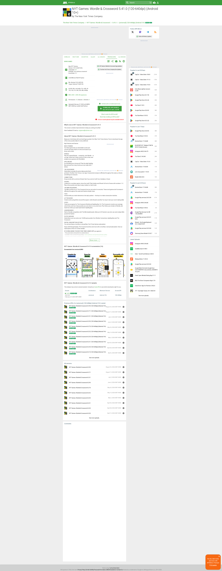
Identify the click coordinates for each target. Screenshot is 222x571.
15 (76, 99)
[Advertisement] (94, 40)
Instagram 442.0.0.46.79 (141, 151)
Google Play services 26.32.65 (143, 264)
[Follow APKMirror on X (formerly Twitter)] (133, 32)
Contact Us (120, 569)
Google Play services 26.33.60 (143, 228)
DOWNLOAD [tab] (67, 57)
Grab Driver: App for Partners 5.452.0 (145, 285)
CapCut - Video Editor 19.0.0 (142, 84)
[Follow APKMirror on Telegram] (148, 32)
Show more (94, 240)
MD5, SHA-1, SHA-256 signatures (78, 95)
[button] (108, 61)
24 (75, 69)
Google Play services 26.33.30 (143, 197)
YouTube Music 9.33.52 (141, 115)
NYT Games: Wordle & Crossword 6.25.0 (80, 398)
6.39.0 (81, 249)
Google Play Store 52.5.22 (142, 120)
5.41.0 (114, 23)
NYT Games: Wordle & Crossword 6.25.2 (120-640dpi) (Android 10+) (87, 331)
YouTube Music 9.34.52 (141, 207)
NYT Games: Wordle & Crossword (98, 23)
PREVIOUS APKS (112, 57)
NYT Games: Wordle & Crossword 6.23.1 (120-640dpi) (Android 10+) (87, 341)
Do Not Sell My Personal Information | (96, 569)
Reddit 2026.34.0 (139, 177)
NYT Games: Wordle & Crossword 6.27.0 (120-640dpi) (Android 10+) (87, 326)
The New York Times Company (89, 16)
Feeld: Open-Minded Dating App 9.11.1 (145, 275)
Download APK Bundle (111, 108)
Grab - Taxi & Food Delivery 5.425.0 (144, 254)
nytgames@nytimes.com (85, 130)
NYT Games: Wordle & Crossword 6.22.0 (80, 413)
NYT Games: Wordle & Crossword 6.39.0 (80, 367)
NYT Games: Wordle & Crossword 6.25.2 (80, 393)
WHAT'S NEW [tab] (76, 57)
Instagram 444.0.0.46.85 (141, 202)
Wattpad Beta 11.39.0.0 (141, 259)
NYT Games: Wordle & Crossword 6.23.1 (80, 403)
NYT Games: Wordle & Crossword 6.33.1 (80, 377)
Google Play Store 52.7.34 (142, 95)
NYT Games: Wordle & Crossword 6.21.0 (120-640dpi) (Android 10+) (87, 352)
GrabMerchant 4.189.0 (141, 248)
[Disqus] (94, 493)
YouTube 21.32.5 (139, 105)
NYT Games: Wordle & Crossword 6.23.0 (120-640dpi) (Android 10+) (87, 347)
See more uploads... (94, 357)
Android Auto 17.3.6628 (141, 141)
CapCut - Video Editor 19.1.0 (142, 79)
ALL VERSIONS (122, 57)
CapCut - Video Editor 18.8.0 (142, 74)
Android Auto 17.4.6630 (141, 166)
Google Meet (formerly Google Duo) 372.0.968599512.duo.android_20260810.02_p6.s (146, 269)
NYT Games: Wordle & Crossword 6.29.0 (80, 382)
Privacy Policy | (82, 569)
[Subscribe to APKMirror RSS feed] (155, 32)
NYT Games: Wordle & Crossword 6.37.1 (80, 372)
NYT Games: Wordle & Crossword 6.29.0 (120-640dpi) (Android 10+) (87, 321)
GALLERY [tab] (93, 57)
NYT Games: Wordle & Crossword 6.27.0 (80, 387)
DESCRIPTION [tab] (84, 57)
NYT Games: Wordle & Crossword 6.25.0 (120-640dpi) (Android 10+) (87, 336)
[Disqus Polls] (94, 448)
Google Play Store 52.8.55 (142, 110)
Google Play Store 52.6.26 (142, 100)
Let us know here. (115, 568)
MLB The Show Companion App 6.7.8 (145, 280)
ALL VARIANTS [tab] (101, 57)
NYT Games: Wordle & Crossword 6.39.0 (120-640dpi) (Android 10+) (87, 306)
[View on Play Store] (116, 61)
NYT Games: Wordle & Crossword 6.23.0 (80, 408)
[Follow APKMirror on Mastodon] (140, 32)
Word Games (68, 61)
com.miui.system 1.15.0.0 (142, 172)
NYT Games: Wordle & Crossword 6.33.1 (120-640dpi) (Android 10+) (87, 316)
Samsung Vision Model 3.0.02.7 (143, 233)
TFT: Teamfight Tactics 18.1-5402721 (145, 290)
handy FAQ (97, 287)
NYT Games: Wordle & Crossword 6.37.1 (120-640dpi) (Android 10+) (87, 311)
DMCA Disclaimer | (111, 569)
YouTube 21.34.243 (140, 156)
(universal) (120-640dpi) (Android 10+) (132, 23)
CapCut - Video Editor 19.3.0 (142, 161)
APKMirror (71, 2)
